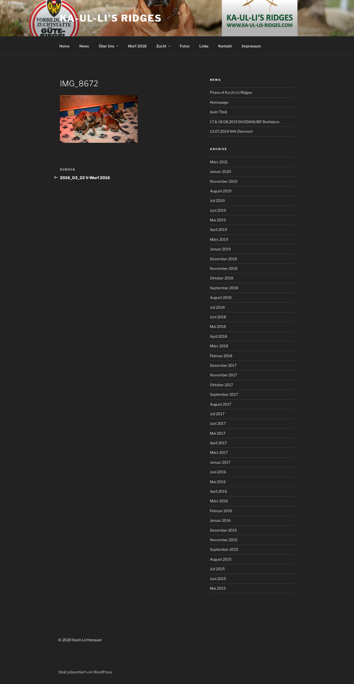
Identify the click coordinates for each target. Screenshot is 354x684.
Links (203, 46)
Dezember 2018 (223, 259)
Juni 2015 (218, 578)
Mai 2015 (218, 588)
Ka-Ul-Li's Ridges (111, 18)
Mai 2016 (218, 481)
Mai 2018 (218, 326)
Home (64, 46)
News (84, 46)
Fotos (184, 46)
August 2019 (220, 191)
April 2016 (218, 491)
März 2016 (219, 501)
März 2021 (219, 162)
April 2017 (218, 443)
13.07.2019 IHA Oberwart (231, 131)
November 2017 (223, 375)
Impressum (251, 46)
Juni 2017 (218, 423)
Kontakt (225, 46)
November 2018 (223, 268)
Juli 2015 (217, 569)
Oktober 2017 (221, 385)
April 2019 (218, 229)
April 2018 (218, 336)
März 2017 (219, 452)
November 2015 (223, 540)
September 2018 (224, 288)
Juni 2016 (218, 472)
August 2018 (220, 297)
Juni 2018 (218, 317)
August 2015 (220, 559)
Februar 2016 (221, 511)
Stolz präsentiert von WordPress (85, 672)
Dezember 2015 (223, 530)
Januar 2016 (220, 520)
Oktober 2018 (221, 278)
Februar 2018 (221, 356)
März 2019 (219, 239)
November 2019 (223, 181)
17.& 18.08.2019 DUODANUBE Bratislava (244, 121)
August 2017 (220, 404)
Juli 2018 (217, 307)
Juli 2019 (217, 200)
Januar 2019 (220, 249)
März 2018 (219, 346)
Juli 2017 (217, 414)
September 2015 (224, 549)
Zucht (161, 46)
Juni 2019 (218, 210)
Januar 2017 (220, 462)
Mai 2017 (217, 433)
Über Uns (106, 46)
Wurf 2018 (137, 46)
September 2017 (224, 394)
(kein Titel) (218, 112)
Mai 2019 (218, 220)
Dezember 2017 (223, 365)
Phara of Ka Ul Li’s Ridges (231, 92)
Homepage (219, 102)
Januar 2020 (220, 171)
